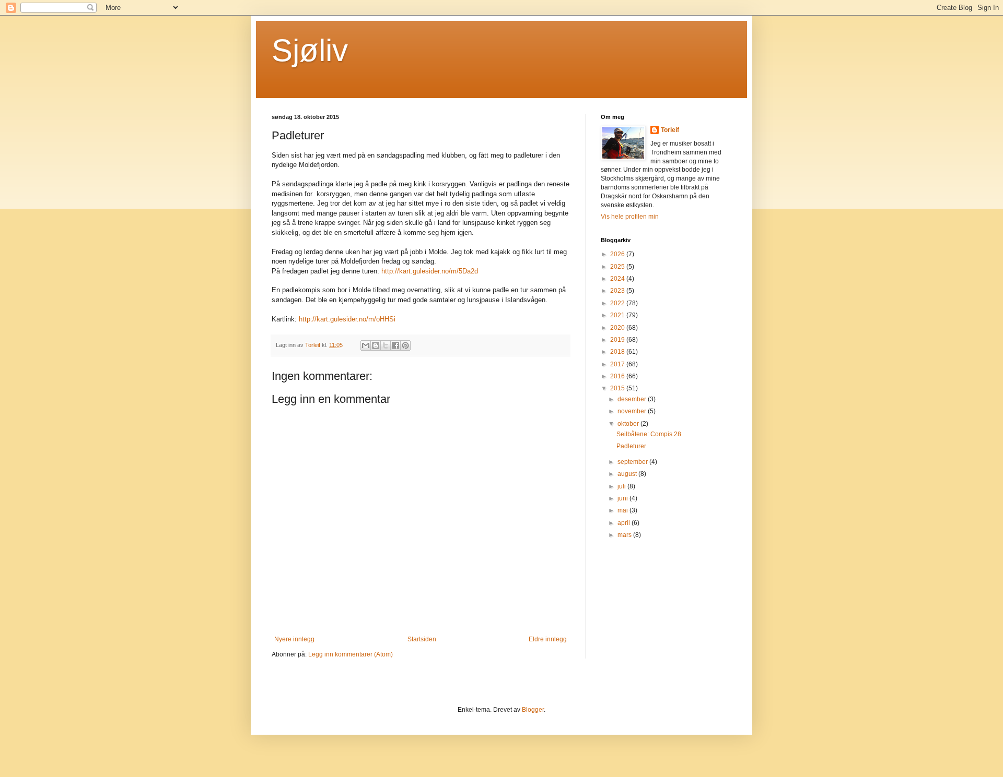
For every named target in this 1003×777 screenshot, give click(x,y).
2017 (618, 364)
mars (625, 535)
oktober (628, 423)
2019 (618, 339)
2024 (618, 278)
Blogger (533, 709)
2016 (618, 376)
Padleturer (631, 446)
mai (623, 510)
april (624, 523)
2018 (618, 351)
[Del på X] (385, 345)
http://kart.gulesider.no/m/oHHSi (347, 319)
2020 (618, 327)
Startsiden (421, 639)
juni (623, 498)
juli (622, 486)
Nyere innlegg (294, 639)
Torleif (670, 130)
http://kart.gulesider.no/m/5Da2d (429, 271)
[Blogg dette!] (375, 345)
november (632, 411)
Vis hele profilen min (630, 216)
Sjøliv (310, 50)
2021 (618, 315)
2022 (618, 303)
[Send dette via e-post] (365, 345)
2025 (618, 266)
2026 (618, 254)
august (627, 473)
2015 (618, 388)
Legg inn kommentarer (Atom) (350, 654)
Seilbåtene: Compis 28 (648, 434)
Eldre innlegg (548, 639)
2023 (618, 290)
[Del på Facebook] (395, 345)
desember (632, 399)
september (633, 461)
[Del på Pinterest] (405, 345)
